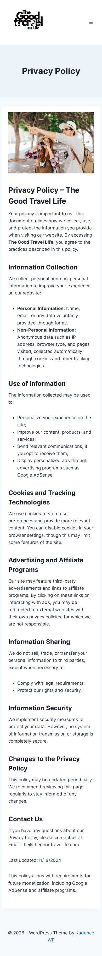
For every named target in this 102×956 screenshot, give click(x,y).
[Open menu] (91, 22)
